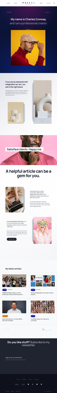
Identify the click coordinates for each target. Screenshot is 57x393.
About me (28, 29)
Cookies (12, 391)
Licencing (7, 391)
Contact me (11, 239)
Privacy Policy (18, 391)
